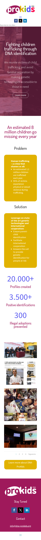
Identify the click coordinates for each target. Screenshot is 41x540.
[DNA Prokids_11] (20, 384)
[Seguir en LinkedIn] (25, 21)
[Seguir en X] (20, 21)
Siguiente (32, 454)
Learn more (20, 95)
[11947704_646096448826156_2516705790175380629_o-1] (20, 420)
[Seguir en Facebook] (16, 21)
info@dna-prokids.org (20, 525)
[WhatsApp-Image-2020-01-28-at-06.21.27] (20, 357)
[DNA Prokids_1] (20, 447)
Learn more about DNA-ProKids (20, 464)
